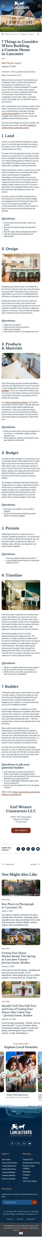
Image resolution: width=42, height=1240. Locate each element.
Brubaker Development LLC (28, 1214)
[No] (39, 1230)
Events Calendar (8, 1179)
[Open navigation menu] (3, 6)
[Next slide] (38, 1076)
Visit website (21, 830)
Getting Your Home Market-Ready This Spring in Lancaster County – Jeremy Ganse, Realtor (18, 957)
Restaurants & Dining (31, 1163)
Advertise (20, 1219)
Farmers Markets (8, 1175)
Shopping (26, 1172)
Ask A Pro (6, 900)
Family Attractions (9, 1166)
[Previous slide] (3, 1076)
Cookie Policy (24, 1230)
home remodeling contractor (17, 402)
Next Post (33, 864)
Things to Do (28, 1159)
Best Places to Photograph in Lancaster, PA (18, 906)
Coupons (26, 1175)
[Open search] (39, 6)
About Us (10, 1219)
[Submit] (34, 1202)
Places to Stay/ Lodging (29, 1167)
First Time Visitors (30, 1181)
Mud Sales (6, 1159)
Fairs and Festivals (9, 1163)
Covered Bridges (8, 1172)
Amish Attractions (9, 1169)
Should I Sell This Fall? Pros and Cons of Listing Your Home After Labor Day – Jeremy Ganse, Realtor (19, 1010)
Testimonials (30, 1219)
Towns (25, 1178)
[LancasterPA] (2, 34)
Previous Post (9, 864)
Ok (21, 1233)
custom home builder (10, 113)
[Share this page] (38, 34)
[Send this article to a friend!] (38, 848)
